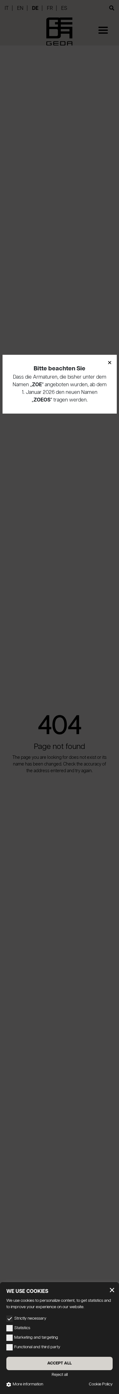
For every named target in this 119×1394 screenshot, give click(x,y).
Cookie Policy (101, 1384)
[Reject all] (112, 1290)
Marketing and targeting (36, 1338)
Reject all (60, 1375)
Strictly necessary (30, 1318)
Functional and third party (37, 1347)
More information (28, 1384)
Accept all (59, 1363)
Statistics (22, 1328)
